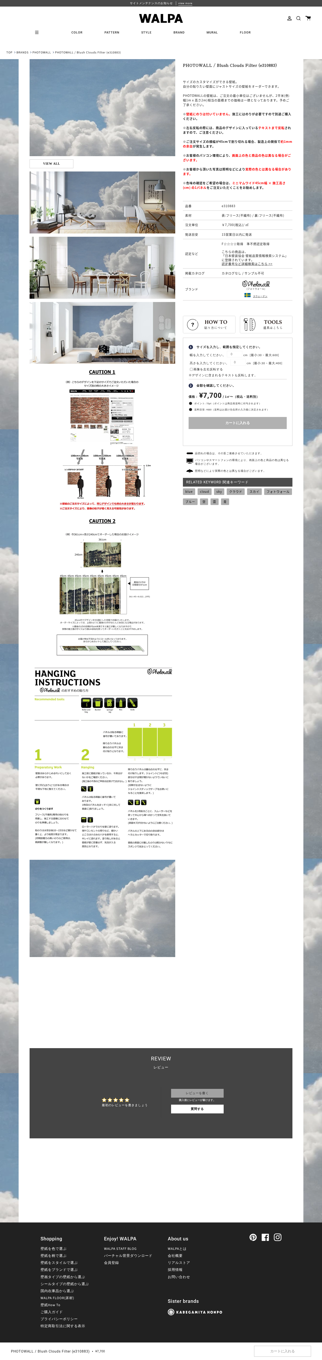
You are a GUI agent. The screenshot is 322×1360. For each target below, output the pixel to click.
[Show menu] (38, 32)
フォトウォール (278, 491)
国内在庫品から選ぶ (57, 1291)
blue (189, 491)
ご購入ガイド (52, 1312)
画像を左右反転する (208, 369)
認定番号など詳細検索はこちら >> (247, 263)
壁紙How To (50, 1305)
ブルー (190, 501)
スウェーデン (260, 296)
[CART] (308, 18)
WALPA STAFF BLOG (120, 1248)
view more (185, 3)
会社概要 (175, 1255)
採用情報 (175, 1269)
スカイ (254, 491)
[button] (298, 18)
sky (219, 491)
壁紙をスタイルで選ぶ (59, 1262)
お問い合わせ (179, 1277)
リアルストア (179, 1262)
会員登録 (111, 1262)
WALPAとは (177, 1248)
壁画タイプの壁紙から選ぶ (63, 1277)
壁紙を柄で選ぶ (54, 1255)
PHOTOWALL (41, 52)
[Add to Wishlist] (238, 436)
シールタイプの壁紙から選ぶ (65, 1284)
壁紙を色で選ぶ (54, 1248)
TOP (9, 52)
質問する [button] (197, 1109)
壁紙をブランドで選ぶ (59, 1269)
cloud (204, 491)
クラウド (235, 491)
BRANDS (22, 52)
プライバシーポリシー (59, 1319)
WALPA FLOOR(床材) (57, 1298)
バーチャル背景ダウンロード (128, 1255)
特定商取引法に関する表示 (63, 1326)
